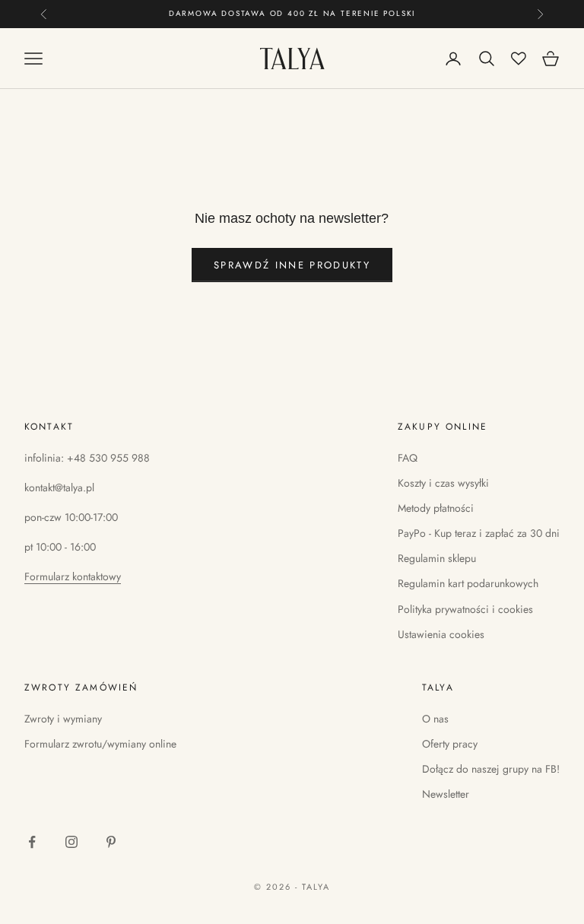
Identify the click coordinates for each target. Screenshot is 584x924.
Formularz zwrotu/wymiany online (100, 743)
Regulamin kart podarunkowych (468, 583)
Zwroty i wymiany (63, 718)
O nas (435, 718)
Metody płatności (436, 508)
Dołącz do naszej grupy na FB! (491, 768)
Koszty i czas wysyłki (443, 483)
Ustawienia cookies (441, 634)
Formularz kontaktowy (72, 576)
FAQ (407, 457)
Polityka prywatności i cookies (465, 609)
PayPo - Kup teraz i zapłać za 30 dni (479, 533)
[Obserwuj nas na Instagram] (71, 841)
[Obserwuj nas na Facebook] (32, 841)
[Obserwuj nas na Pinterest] (111, 841)
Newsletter (445, 794)
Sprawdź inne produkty (292, 265)
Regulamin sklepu (437, 558)
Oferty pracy (450, 743)
